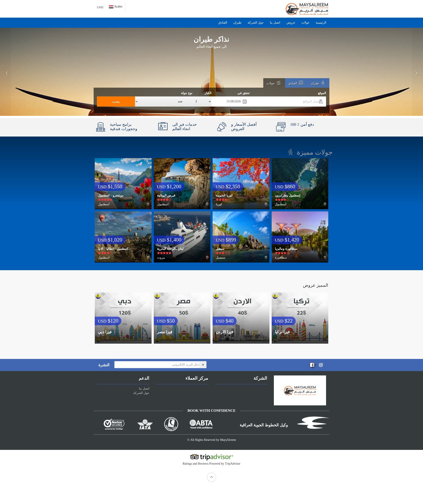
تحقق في (243, 93)
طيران (237, 22)
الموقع (322, 93)
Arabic (117, 6)
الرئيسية (321, 22)
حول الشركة (256, 22)
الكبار (208, 93)
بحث (116, 101)
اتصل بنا (275, 22)
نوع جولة (186, 93)
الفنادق (222, 22)
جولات (305, 22)
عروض (290, 22)
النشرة (103, 365)
